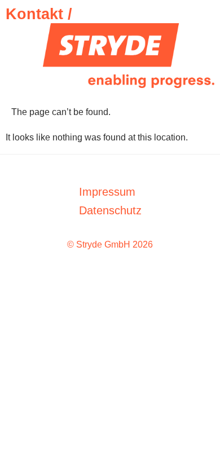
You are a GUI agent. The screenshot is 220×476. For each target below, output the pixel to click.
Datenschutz (110, 210)
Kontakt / (39, 14)
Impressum (107, 192)
